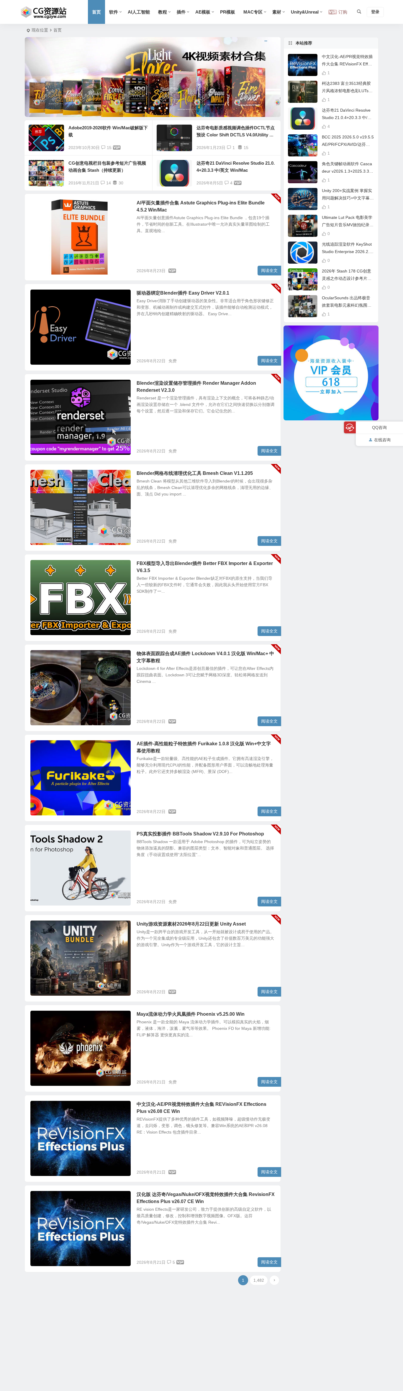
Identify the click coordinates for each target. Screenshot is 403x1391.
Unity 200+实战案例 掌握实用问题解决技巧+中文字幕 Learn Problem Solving (347, 198)
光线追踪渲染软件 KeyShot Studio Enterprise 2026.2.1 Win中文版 (347, 251)
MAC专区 (253, 11)
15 (109, 147)
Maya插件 (44, 1017)
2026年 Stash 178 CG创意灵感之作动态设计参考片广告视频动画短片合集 (346, 278)
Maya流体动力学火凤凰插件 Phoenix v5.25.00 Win (191, 1014)
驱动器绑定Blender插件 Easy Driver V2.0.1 (183, 292)
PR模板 (227, 11)
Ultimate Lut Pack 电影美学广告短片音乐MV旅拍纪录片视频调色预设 (347, 224)
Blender (42, 296)
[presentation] (41, 77)
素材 (276, 11)
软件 (113, 11)
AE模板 (202, 11)
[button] (138, 108)
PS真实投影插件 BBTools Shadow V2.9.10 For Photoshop (200, 833)
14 (108, 183)
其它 (39, 206)
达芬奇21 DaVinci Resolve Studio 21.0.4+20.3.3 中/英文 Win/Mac (346, 117)
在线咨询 (382, 439)
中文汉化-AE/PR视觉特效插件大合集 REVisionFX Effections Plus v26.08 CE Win (347, 64)
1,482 (258, 1280)
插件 (181, 11)
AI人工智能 (139, 11)
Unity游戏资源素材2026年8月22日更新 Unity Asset (191, 923)
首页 (96, 11)
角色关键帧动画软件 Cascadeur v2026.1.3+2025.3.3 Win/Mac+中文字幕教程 (347, 171)
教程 (162, 11)
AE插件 (41, 657)
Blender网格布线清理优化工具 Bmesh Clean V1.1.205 (195, 473)
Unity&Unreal (305, 11)
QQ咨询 (379, 427)
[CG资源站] (43, 12)
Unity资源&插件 (48, 927)
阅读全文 (269, 270)
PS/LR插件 (44, 837)
